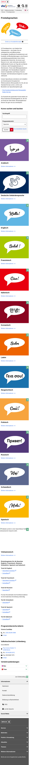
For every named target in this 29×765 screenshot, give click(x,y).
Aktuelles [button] (4, 742)
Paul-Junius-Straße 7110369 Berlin (9, 649)
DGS (6, 704)
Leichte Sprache (9, 709)
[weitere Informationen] (8, 6)
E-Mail (5, 635)
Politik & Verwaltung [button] (7, 737)
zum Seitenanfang (20, 676)
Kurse (3, 12)
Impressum (5, 686)
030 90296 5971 (10, 652)
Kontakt (4, 690)
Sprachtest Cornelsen (8, 570)
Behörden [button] (4, 733)
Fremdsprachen (11, 12)
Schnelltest (5, 573)
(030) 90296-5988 (11, 632)
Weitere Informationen (7, 166)
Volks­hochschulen (9, 10)
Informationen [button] (5, 681)
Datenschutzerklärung (8, 695)
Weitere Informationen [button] (8, 751)
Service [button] (3, 728)
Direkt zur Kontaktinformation (13, 41)
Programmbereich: (8, 121)
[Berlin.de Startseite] (5, 1)
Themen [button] (3, 747)
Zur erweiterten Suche (20, 129)
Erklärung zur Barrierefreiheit (10, 699)
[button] (26, 10)
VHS (2, 10)
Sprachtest (5, 590)
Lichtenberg (19, 10)
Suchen (6, 129)
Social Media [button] (5, 713)
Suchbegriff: (6, 113)
